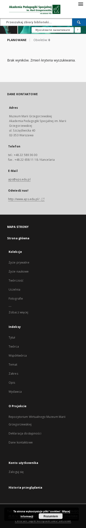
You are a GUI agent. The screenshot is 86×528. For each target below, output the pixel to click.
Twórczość (16, 280)
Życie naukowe (19, 271)
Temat (13, 365)
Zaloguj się (16, 472)
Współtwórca (18, 356)
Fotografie (16, 299)
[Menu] (80, 4)
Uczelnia (14, 290)
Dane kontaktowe (21, 442)
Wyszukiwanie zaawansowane (52, 30)
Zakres (13, 374)
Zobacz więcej (18, 312)
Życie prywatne (19, 262)
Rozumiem (50, 516)
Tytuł (12, 337)
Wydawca (15, 392)
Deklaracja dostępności (25, 433)
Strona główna (18, 238)
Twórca (14, 346)
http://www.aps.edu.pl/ (24, 199)
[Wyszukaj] (79, 22)
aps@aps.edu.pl (19, 179)
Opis (12, 383)
